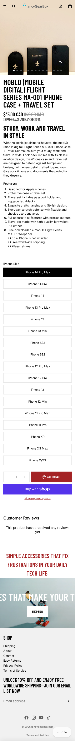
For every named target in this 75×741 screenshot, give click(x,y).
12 (54, 70)
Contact (8, 655)
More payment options (38, 498)
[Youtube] (41, 717)
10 (46, 70)
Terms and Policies (37, 735)
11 (50, 70)
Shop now (37, 611)
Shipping (9, 646)
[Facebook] (26, 717)
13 (57, 70)
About (7, 650)
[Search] (13, 6)
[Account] (60, 6)
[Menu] (5, 6)
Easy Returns (12, 660)
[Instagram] (33, 717)
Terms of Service (14, 670)
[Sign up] (68, 701)
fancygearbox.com (42, 726)
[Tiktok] (48, 717)
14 (61, 70)
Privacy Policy (12, 665)
